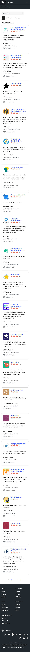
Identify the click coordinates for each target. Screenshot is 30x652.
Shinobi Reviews (16, 497)
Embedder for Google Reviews (16, 140)
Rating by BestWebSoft (18, 444)
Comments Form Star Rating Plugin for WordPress (18, 249)
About (3, 588)
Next (20, 579)
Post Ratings (15, 416)
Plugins (18, 594)
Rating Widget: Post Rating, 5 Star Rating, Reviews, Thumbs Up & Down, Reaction (18, 470)
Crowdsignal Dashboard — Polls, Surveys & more (19, 28)
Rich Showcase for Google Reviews (17, 56)
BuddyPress (6, 623)
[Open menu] (27, 2)
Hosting (4, 594)
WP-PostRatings (16, 83)
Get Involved (19, 602)
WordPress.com (7, 615)
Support (4, 604)
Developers (5, 607)
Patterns (18, 597)
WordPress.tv (6, 610)
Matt (4, 618)
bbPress (5, 621)
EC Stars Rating (16, 523)
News (3, 591)
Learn (3, 602)
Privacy (4, 597)
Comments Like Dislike (18, 195)
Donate (19, 607)
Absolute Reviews (17, 167)
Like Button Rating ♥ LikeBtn (16, 219)
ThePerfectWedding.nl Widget (18, 550)
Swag (18, 610)
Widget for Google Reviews (16, 305)
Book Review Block (17, 390)
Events (18, 604)
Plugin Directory (6, 7)
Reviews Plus (15, 274)
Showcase (19, 588)
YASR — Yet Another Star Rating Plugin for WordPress (18, 110)
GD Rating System (17, 334)
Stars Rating (15, 362)
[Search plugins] (22, 13)
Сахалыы (8, 630)
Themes (18, 591)
